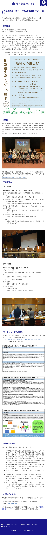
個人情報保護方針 (30, 525)
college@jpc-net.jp (13, 503)
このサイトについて (11, 525)
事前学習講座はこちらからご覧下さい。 (14, 178)
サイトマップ (9, 526)
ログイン (44, 5)
